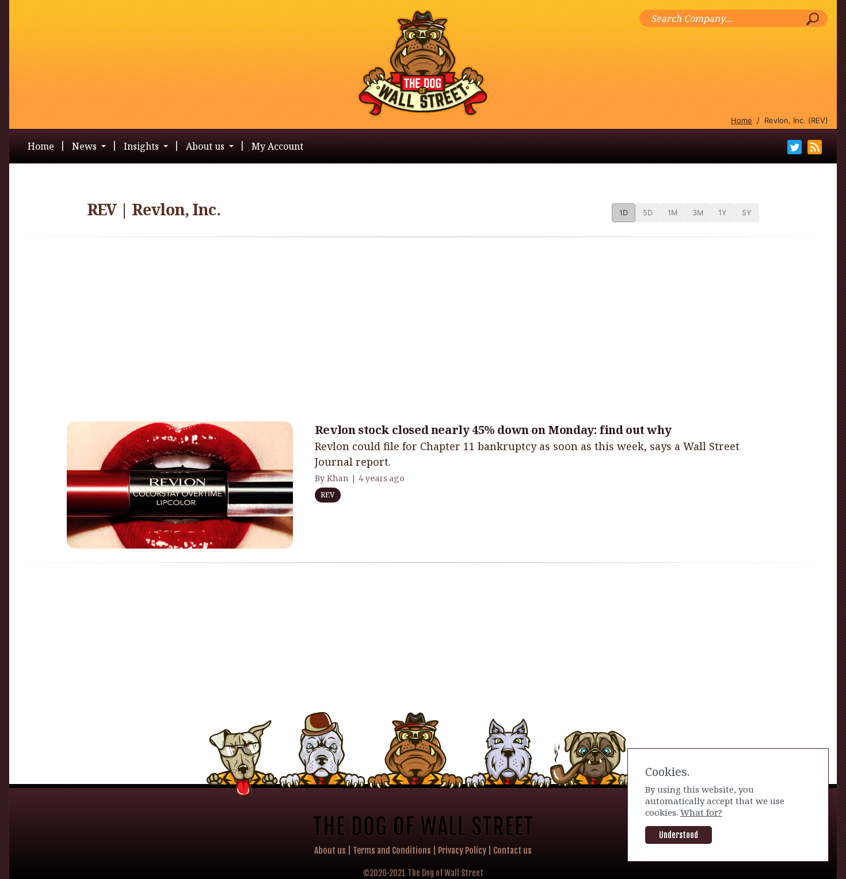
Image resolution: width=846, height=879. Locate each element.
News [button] (85, 146)
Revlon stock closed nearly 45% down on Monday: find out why (493, 429)
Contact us (512, 850)
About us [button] (206, 146)
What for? (701, 812)
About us (330, 850)
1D (623, 212)
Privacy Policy (462, 850)
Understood (678, 835)
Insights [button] (142, 146)
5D (648, 212)
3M (697, 212)
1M (672, 212)
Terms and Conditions (392, 850)
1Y (722, 212)
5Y (747, 212)
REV (328, 494)
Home (741, 120)
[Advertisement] (423, 327)
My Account (277, 146)
